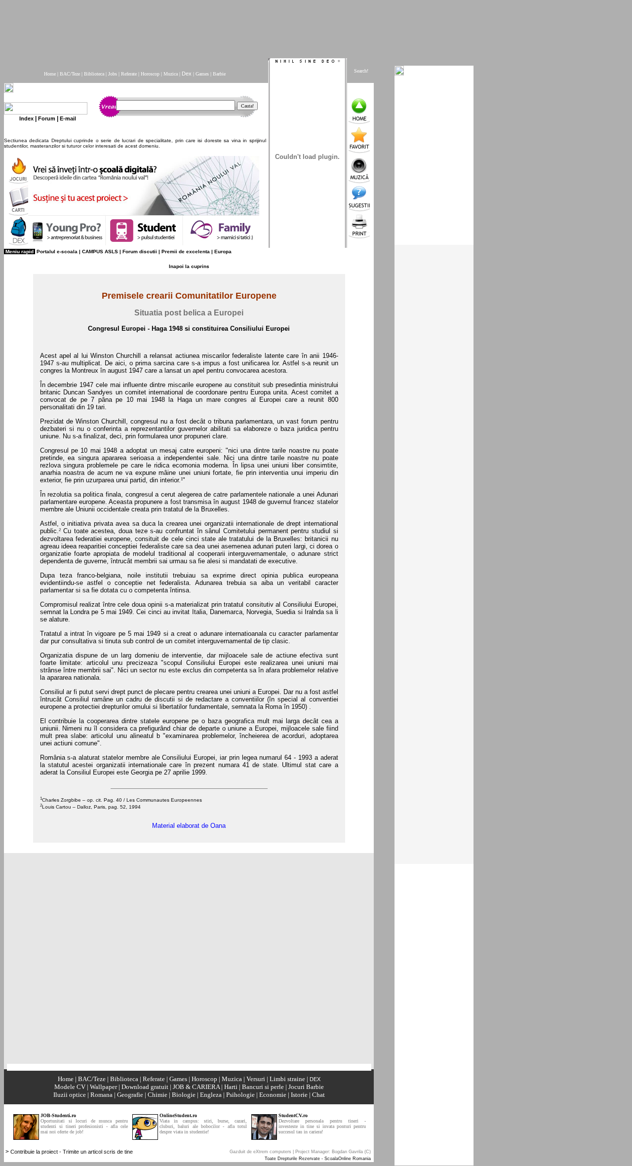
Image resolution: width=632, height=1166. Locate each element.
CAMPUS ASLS (100, 251)
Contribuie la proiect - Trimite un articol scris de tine (71, 1152)
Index (26, 118)
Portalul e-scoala (57, 251)
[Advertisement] (243, 26)
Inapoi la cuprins (189, 266)
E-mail (68, 118)
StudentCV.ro (293, 1115)
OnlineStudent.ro (178, 1115)
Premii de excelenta (185, 251)
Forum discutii (139, 251)
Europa (223, 251)
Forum (46, 118)
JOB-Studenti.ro (58, 1115)
